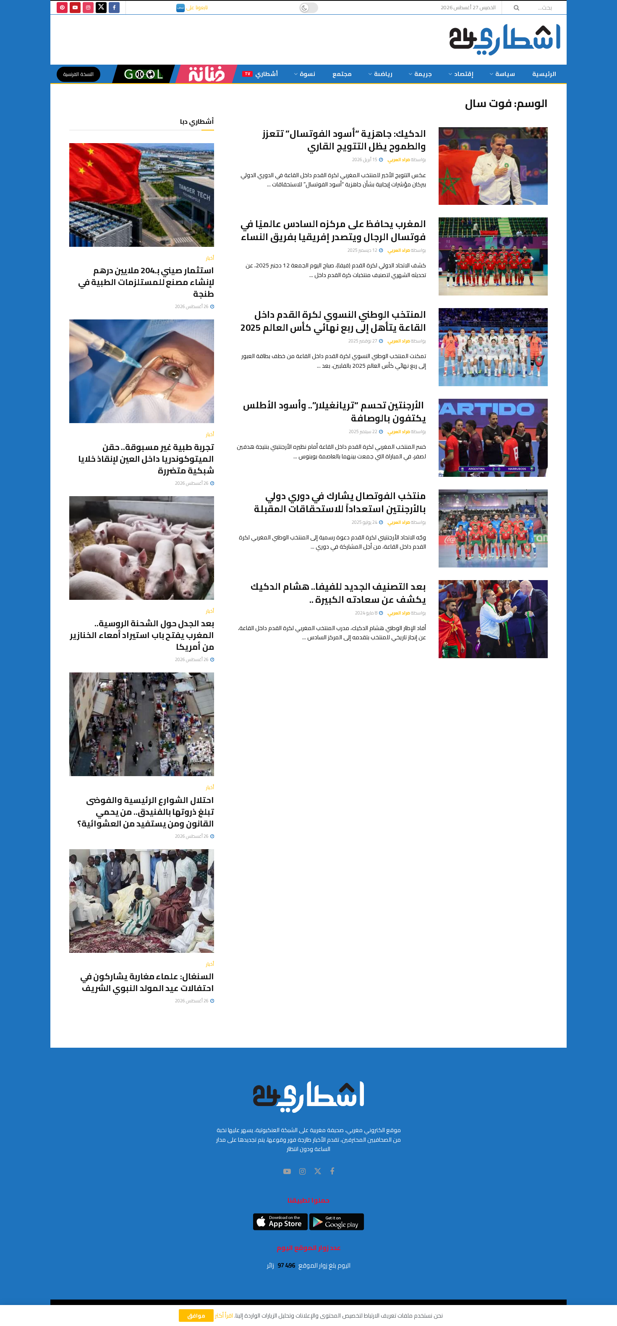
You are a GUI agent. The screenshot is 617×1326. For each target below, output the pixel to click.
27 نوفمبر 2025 (363, 341)
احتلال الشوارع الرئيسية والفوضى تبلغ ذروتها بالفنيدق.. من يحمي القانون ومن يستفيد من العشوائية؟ (145, 811)
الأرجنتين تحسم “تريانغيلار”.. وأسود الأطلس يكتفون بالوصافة (334, 411)
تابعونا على (196, 7)
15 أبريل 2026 (365, 159)
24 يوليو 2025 (365, 522)
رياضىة (383, 73)
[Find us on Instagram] (88, 7)
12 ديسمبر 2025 (363, 250)
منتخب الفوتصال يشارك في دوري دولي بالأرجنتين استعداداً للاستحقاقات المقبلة (340, 502)
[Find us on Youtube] (75, 7)
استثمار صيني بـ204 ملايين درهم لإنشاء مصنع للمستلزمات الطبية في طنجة (146, 281)
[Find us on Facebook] (114, 7)
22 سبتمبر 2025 (363, 431)
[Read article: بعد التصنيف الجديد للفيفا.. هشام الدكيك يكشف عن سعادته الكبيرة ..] (493, 619)
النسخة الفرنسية (78, 74)
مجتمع (342, 73)
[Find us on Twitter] (101, 7)
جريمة (423, 73)
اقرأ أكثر (224, 1315)
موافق (196, 1315)
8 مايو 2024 (366, 613)
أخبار (210, 258)
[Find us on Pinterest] (62, 7)
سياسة (505, 73)
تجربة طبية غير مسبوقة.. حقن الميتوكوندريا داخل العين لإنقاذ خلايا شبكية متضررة (146, 458)
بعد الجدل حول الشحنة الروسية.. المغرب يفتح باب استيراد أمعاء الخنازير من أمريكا (142, 634)
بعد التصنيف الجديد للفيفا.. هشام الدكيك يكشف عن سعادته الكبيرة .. (338, 593)
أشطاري (261, 73)
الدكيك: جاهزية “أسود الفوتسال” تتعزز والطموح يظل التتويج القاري (344, 140)
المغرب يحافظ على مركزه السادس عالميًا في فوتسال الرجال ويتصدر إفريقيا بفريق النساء (333, 230)
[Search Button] (513, 7)
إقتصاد (463, 73)
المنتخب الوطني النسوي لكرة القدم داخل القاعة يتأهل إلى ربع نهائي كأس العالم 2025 (333, 321)
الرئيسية (544, 73)
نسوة (307, 73)
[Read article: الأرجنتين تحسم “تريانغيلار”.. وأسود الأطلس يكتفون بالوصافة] (493, 438)
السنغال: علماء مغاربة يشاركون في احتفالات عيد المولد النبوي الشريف (147, 982)
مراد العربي (398, 159)
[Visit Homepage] (505, 39)
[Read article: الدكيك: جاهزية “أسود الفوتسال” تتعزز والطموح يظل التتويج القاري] (493, 166)
